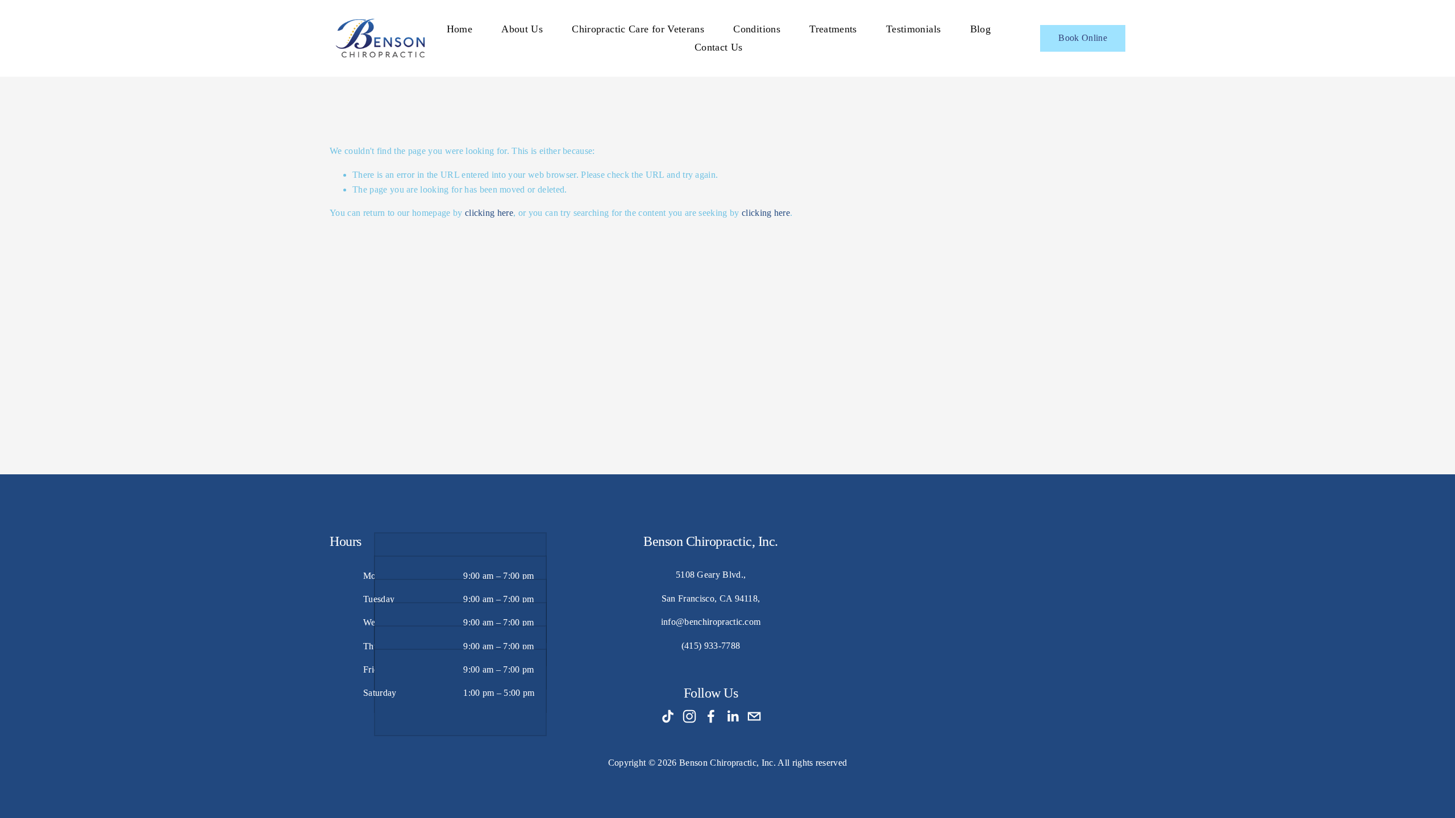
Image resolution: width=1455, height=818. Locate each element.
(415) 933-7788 (710, 645)
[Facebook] (711, 716)
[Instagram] (689, 716)
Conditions (756, 29)
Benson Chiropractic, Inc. (727, 762)
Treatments (833, 29)
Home (459, 29)
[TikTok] (668, 716)
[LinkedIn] (732, 716)
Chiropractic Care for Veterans (638, 29)
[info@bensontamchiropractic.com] (754, 716)
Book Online (1082, 38)
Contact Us (719, 47)
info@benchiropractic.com (711, 622)
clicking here (489, 213)
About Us (522, 29)
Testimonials (913, 29)
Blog (980, 29)
